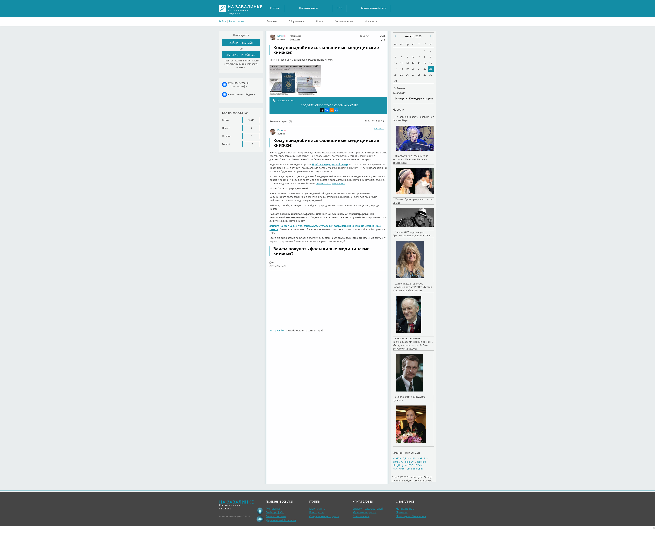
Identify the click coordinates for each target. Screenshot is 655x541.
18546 (251, 120)
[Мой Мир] (336, 110)
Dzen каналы (361, 516)
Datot (280, 35)
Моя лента (371, 20)
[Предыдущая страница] (260, 519)
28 (419, 74)
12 (407, 62)
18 (401, 68)
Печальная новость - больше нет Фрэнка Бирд (413, 118)
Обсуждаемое (296, 20)
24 (395, 74)
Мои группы (317, 508)
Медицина (295, 35)
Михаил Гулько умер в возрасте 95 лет (412, 201)
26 (407, 74)
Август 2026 (413, 36)
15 (425, 62)
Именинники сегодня (407, 452)
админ (281, 39)
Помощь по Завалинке (411, 516)
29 (425, 74)
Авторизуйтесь (278, 330)
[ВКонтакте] (327, 110)
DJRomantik (409, 458)
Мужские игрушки (364, 512)
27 (413, 74)
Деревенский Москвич (281, 520)
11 (401, 62)
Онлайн (226, 136)
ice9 (420, 458)
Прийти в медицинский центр (330, 164)
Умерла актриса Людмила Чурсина (409, 398)
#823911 (379, 128)
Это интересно (344, 20)
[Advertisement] (328, 298)
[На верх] (260, 511)
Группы (275, 8)
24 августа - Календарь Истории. (414, 98)
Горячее (272, 20)
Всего (225, 120)
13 (413, 62)
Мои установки (276, 516)
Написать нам (405, 508)
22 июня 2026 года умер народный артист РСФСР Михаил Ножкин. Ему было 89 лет (412, 287)
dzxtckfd (421, 461)
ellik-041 (410, 461)
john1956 (407, 465)
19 (407, 68)
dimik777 (398, 461)
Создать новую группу (324, 516)
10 (395, 62)
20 (413, 68)
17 (395, 68)
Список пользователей (368, 508)
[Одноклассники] (332, 110)
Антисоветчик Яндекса (241, 94)
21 (419, 68)
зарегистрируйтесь (241, 54)
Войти (222, 21)
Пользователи (308, 8)
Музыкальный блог (374, 8)
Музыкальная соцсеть (245, 8)
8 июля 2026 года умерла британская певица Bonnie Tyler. (412, 233)
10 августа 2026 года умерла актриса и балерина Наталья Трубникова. (410, 159)
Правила (401, 512)
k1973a (397, 458)
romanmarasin (414, 468)
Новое (319, 20)
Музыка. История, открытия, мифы (238, 84)
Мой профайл (275, 512)
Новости (398, 109)
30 (430, 74)
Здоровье (295, 39)
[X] (322, 110)
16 (430, 62)
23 (430, 68)
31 (395, 80)
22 (425, 68)
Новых (226, 128)
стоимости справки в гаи (330, 183)
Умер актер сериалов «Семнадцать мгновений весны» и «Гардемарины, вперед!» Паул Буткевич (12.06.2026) (413, 343)
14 (419, 62)
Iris (426, 458)
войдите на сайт (241, 43)
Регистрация (236, 21)
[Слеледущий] (395, 36)
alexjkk (397, 465)
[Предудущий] (431, 36)
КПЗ (339, 8)
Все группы (316, 512)
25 (401, 74)
